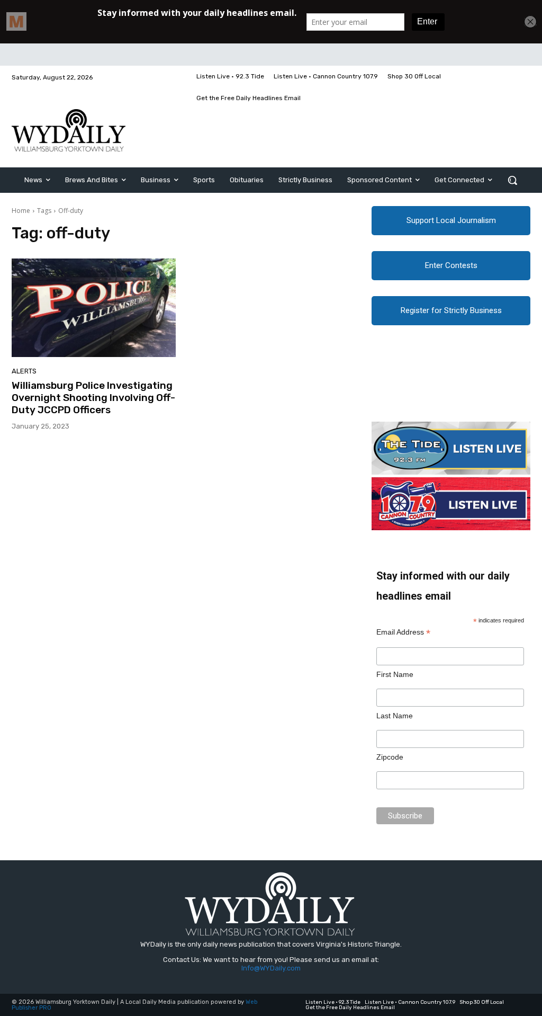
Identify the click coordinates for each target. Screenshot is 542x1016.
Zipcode (389, 757)
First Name (394, 674)
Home (21, 210)
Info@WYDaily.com (271, 968)
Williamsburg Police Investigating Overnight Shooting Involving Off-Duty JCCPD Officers (93, 397)
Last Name (394, 715)
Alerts (24, 371)
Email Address (403, 632)
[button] (512, 180)
